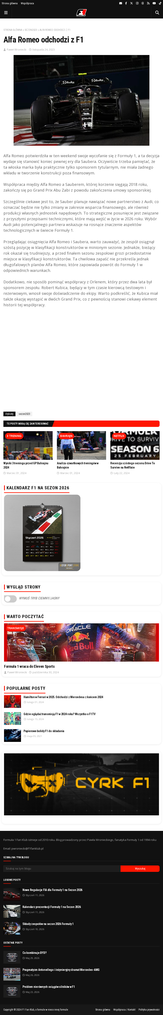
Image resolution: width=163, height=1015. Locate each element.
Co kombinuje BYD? (34, 952)
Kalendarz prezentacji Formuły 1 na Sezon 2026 (51, 907)
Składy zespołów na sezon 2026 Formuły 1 (48, 924)
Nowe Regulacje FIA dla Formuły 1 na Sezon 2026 (52, 890)
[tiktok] (159, 3)
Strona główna (10, 3)
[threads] (143, 3)
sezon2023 (31, 29)
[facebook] (126, 3)
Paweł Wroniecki (16, 49)
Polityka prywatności (149, 1009)
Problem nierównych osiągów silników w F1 (48, 986)
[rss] (148, 3)
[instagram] (137, 3)
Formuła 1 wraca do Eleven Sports (29, 666)
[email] (120, 3)
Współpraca (27, 3)
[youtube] (154, 3)
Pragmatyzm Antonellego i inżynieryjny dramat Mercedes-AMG (61, 969)
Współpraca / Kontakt (124, 1009)
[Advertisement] (81, 359)
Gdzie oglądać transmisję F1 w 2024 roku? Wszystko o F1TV (59, 714)
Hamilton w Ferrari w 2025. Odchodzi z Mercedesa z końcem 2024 (63, 697)
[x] (131, 3)
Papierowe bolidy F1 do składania (44, 731)
